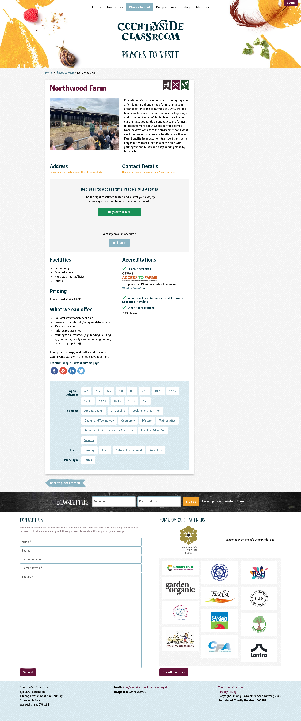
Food (105, 450)
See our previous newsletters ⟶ (223, 501)
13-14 (102, 401)
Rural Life (155, 450)
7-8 (121, 391)
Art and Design (93, 411)
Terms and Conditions (232, 687)
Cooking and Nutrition (146, 411)
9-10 (144, 391)
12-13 (88, 401)
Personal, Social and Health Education (109, 430)
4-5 (86, 391)
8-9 (132, 391)
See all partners (174, 672)
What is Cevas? (131, 288)
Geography (128, 420)
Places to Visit (65, 72)
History (147, 420)
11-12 (172, 391)
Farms (88, 460)
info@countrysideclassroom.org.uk (145, 687)
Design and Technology (99, 420)
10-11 (158, 391)
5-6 (98, 391)
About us (202, 7)
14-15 (117, 401)
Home (96, 7)
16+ (145, 401)
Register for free (119, 212)
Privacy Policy (227, 692)
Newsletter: (72, 501)
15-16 (132, 401)
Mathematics (167, 420)
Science (89, 440)
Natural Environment (128, 450)
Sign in (121, 242)
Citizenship (118, 411)
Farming (89, 450)
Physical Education (153, 430)
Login (291, 3)
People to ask (166, 7)
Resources (115, 7)
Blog (186, 7)
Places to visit (139, 7)
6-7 (109, 391)
